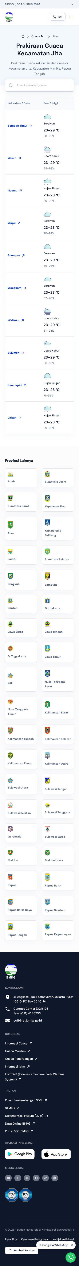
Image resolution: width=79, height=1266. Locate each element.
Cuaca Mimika (38, 36)
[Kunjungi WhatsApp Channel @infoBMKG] (54, 1178)
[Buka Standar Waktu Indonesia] (72, 4)
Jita (55, 36)
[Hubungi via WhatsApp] (71, 1257)
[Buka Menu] (71, 17)
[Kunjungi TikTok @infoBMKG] (45, 1178)
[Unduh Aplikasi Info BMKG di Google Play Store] (21, 1154)
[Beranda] (9, 17)
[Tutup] (72, 1245)
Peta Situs (11, 1239)
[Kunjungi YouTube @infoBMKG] (8, 1178)
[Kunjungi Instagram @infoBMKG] (36, 1178)
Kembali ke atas (24, 1250)
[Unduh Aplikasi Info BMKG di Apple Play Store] (57, 1154)
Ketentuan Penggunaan (35, 1239)
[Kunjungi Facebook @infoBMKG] (17, 1178)
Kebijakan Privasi (63, 1239)
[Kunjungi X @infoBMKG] (27, 1178)
